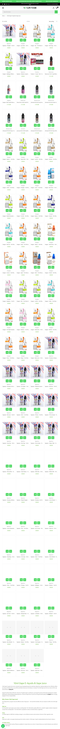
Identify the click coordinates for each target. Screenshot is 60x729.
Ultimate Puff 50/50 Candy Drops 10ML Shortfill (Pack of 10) (42, 102)
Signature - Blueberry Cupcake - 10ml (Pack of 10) (26, 74)
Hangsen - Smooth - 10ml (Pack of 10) (52, 272)
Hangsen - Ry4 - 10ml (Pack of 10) (37, 45)
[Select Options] (7, 40)
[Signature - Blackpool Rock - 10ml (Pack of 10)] (23, 599)
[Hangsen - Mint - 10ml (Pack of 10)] (23, 286)
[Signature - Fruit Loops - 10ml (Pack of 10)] (23, 542)
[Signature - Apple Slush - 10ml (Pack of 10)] (37, 655)
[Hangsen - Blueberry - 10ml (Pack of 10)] (23, 315)
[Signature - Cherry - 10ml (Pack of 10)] (9, 570)
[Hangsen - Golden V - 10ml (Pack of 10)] (9, 144)
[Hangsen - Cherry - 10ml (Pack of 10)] (9, 343)
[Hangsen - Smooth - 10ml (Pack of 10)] (51, 258)
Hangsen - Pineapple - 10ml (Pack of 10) (24, 187)
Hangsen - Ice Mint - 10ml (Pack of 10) (38, 301)
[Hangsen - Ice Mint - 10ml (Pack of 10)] (37, 286)
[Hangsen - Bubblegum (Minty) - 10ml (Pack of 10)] (9, 59)
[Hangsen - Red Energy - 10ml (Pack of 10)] (51, 31)
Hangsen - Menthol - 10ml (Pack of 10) (52, 329)
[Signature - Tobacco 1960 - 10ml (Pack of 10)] (51, 428)
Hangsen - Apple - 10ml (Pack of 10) (23, 272)
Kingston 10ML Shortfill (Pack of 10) (9, 102)
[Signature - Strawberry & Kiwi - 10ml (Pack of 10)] (9, 372)
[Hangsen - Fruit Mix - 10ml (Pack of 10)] (23, 201)
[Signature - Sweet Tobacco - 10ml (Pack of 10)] (23, 457)
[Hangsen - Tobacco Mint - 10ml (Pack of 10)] (23, 144)
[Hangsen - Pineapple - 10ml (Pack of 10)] (23, 173)
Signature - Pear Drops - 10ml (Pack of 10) (25, 443)
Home (3, 15)
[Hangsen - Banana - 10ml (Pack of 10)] (37, 201)
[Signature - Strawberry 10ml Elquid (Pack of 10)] (37, 485)
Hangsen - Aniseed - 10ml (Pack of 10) (52, 216)
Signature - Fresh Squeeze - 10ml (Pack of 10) (39, 642)
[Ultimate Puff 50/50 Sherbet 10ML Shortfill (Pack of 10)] (37, 116)
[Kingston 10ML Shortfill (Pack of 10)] (9, 88)
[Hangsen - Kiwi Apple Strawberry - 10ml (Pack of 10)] (9, 315)
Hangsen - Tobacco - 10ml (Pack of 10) (38, 244)
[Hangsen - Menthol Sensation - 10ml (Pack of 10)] (9, 201)
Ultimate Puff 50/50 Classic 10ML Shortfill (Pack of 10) (13, 130)
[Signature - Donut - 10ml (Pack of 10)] (37, 542)
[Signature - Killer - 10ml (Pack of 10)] (23, 514)
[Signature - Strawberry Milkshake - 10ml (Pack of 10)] (9, 485)
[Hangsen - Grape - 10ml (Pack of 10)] (23, 229)
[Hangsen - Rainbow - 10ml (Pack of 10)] (51, 144)
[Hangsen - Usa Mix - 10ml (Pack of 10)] (37, 144)
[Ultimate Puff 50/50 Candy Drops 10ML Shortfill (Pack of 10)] (37, 88)
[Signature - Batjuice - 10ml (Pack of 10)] (23, 627)
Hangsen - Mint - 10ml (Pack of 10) (23, 301)
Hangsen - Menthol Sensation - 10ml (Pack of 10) (12, 216)
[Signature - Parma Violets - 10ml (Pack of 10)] (37, 428)
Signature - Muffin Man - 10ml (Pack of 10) (39, 471)
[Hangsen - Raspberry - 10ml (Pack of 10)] (9, 286)
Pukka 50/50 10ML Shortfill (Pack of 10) (24, 102)
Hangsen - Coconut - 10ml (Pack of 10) (10, 272)
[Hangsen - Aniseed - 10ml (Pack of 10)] (51, 201)
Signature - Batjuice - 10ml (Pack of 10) (24, 642)
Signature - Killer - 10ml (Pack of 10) (23, 528)
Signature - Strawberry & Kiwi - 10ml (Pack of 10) (12, 386)
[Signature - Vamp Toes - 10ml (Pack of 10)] (9, 428)
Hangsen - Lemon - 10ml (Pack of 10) (38, 187)
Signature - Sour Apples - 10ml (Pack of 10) (25, 386)
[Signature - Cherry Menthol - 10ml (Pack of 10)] (51, 542)
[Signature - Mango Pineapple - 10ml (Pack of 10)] (23, 485)
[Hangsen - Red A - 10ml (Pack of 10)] (37, 258)
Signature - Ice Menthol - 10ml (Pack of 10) (39, 613)
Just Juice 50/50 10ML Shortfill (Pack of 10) (25, 130)
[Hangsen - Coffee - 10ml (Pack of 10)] (51, 286)
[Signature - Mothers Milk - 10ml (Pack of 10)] (51, 457)
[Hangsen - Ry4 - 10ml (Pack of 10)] (37, 31)
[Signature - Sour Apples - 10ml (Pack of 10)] (23, 372)
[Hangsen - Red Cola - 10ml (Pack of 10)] (9, 229)
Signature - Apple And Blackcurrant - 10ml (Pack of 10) (13, 670)
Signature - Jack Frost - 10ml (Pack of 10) (10, 613)
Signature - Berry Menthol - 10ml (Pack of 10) (11, 642)
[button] (3, 7)
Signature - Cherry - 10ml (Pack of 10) (10, 585)
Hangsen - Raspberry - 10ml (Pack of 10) (10, 301)
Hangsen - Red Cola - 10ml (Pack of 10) (10, 244)
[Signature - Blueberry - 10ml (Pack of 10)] (51, 570)
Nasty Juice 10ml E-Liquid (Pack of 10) (52, 74)
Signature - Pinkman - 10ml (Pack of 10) (38, 415)
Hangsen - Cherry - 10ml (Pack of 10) (9, 358)
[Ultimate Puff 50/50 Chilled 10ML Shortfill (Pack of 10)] (51, 88)
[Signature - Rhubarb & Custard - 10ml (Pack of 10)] (37, 372)
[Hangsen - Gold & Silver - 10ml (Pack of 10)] (51, 229)
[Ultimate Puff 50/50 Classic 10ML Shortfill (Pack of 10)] (9, 116)
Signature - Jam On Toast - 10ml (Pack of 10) (39, 528)
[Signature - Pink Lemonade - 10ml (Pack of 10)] (51, 400)
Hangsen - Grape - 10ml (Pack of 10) (23, 244)
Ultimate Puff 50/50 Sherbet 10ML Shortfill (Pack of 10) (41, 130)
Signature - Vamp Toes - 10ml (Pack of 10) (10, 443)
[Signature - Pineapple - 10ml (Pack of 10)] (9, 31)
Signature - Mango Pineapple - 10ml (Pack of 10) (26, 500)
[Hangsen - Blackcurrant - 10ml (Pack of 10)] (37, 343)
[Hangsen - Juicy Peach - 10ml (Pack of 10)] (23, 31)
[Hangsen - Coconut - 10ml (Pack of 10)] (9, 258)
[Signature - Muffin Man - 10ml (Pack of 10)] (37, 457)
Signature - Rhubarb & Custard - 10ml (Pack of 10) (40, 386)
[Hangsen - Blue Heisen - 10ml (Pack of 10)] (51, 173)
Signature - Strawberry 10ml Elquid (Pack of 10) (40, 500)
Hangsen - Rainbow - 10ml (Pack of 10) (52, 159)
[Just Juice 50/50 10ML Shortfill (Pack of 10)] (23, 116)
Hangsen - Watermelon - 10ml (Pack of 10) (39, 329)
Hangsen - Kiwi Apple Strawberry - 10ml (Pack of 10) (12, 329)
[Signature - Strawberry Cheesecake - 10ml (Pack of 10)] (51, 343)
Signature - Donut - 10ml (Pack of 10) (38, 557)
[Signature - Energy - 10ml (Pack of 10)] (51, 627)
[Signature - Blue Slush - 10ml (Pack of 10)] (23, 655)
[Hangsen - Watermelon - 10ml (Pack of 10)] (37, 315)
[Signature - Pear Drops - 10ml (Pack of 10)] (23, 428)
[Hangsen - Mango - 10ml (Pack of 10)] (23, 343)
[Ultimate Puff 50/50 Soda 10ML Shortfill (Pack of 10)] (51, 116)
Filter (5, 21)
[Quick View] (10, 40)
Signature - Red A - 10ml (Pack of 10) (24, 415)
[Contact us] (3, 726)
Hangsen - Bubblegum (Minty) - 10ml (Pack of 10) (12, 74)
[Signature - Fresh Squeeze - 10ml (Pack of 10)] (37, 627)
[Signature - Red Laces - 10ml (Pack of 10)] (9, 400)
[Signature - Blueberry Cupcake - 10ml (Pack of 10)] (23, 59)
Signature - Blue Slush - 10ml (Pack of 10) (24, 670)
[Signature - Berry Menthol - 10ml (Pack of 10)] (9, 627)
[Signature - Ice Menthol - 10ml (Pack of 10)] (37, 599)
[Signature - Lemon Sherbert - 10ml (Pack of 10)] (51, 485)
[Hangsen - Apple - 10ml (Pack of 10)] (23, 258)
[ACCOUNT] (53, 8)
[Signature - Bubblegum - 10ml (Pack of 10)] (37, 570)
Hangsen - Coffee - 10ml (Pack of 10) (52, 301)
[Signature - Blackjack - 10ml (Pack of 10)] (51, 599)
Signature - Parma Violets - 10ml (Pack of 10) (39, 443)
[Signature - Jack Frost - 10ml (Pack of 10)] (9, 599)
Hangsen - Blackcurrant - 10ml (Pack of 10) (39, 358)
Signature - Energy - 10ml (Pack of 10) (52, 642)
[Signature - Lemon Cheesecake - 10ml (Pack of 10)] (9, 514)
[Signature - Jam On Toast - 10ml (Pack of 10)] (37, 514)
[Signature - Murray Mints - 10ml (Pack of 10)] (9, 457)
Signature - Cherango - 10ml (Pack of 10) (24, 585)
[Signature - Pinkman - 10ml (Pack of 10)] (37, 400)
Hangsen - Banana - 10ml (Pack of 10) (38, 216)
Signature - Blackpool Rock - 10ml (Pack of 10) (25, 613)
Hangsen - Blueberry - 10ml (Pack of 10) (24, 329)
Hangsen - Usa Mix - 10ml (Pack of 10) (38, 159)
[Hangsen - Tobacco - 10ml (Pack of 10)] (37, 229)
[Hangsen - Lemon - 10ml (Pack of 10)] (37, 173)
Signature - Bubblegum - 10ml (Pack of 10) (39, 585)
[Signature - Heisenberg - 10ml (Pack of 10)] (9, 542)
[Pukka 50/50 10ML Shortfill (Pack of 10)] (23, 88)
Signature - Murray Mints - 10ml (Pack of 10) (11, 471)
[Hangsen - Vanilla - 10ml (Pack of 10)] (9, 173)
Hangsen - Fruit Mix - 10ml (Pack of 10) (24, 216)
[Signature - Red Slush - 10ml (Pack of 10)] (51, 372)
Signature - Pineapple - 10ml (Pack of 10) (10, 45)
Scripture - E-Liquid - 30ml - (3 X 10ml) (38, 74)
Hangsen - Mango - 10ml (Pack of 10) (24, 358)
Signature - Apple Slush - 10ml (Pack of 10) (39, 670)
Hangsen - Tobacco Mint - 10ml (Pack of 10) (25, 159)
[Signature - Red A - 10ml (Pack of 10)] (23, 400)
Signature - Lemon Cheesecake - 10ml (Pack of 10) (12, 528)
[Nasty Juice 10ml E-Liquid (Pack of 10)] (51, 59)
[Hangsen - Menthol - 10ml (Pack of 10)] (51, 315)
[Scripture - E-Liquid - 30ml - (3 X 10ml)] (37, 59)
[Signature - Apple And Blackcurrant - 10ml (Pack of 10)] (9, 655)
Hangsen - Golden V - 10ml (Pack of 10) (10, 159)
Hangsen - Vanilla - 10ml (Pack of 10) (10, 187)
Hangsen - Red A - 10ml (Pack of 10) (37, 272)
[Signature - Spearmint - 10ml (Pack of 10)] (51, 514)
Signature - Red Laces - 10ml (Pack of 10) (10, 415)
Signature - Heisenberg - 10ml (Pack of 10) (11, 557)
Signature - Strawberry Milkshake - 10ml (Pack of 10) (12, 500)
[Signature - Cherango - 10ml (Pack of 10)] (23, 570)
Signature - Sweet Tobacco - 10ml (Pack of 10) (25, 471)
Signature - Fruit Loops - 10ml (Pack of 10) (25, 557)
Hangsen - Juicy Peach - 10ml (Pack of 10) (24, 45)
